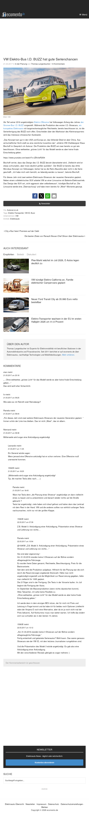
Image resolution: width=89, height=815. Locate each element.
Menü (84, 14)
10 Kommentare (58, 63)
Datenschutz (53, 804)
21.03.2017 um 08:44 (11, 413)
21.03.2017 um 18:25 (16, 471)
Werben (44, 807)
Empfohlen (8, 254)
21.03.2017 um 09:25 (11, 397)
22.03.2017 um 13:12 (25, 627)
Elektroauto (15, 218)
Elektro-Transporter (16, 213)
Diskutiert (31, 254)
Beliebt (20, 254)
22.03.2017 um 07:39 (25, 522)
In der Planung (21, 63)
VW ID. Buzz (30, 213)
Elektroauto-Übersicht (14, 804)
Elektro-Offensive (41, 122)
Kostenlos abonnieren (44, 762)
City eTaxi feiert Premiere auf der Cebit (22, 230)
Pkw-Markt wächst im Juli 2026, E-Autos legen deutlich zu (55, 261)
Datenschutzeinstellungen (72, 804)
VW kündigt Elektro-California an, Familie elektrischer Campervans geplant (52, 281)
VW (16, 215)
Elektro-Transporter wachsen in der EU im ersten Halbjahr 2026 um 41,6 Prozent (56, 320)
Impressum (41, 804)
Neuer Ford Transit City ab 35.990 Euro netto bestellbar (54, 300)
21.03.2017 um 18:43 (21, 490)
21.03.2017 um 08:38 (11, 433)
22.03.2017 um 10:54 (25, 541)
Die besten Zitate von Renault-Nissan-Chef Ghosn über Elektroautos (54, 236)
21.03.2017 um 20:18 (11, 375)
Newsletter (45, 203)
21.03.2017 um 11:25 (16, 449)
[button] (35, 196)
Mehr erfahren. (68, 354)
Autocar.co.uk (12, 210)
